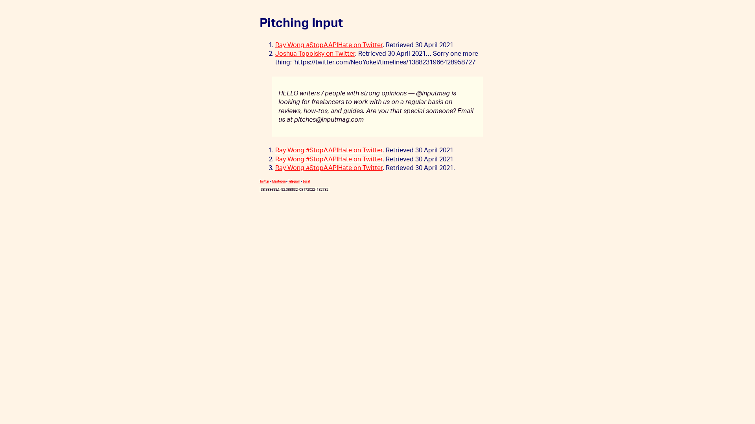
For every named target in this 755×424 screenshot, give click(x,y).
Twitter (264, 181)
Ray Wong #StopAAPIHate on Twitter (329, 45)
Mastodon (278, 181)
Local (306, 181)
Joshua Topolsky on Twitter (315, 54)
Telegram (294, 181)
